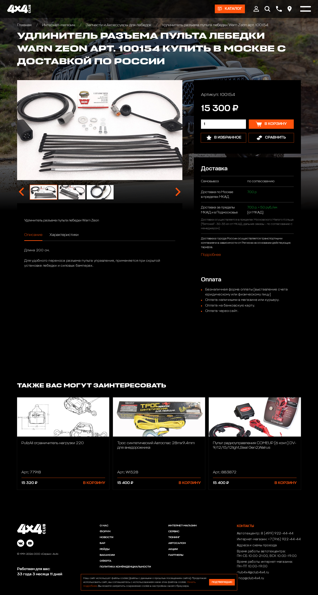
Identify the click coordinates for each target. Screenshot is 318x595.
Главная (24, 25)
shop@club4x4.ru (250, 578)
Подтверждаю (222, 582)
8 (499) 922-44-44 (277, 533)
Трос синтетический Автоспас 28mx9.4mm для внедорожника (156, 445)
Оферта (105, 561)
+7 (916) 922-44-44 (284, 539)
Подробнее (211, 254)
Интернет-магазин (58, 25)
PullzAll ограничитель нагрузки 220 (52, 443)
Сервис (173, 531)
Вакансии (107, 555)
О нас (104, 525)
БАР (102, 543)
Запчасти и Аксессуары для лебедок (118, 25)
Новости (106, 537)
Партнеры (175, 555)
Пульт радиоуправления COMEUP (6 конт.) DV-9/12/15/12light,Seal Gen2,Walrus (254, 445)
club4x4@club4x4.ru (253, 572)
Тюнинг (174, 537)
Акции (173, 549)
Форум (105, 531)
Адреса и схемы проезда (257, 545)
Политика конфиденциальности (125, 567)
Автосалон (177, 543)
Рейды (104, 549)
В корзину (94, 483)
